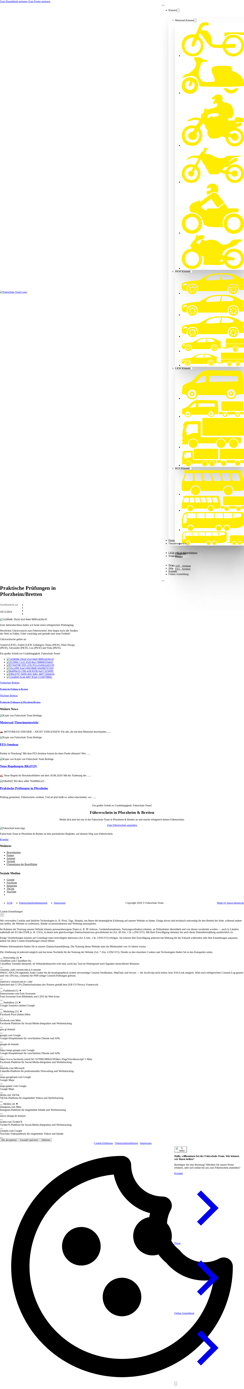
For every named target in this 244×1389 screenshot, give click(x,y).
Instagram (12, 885)
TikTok (10, 888)
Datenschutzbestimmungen (33, 902)
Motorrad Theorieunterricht (19, 722)
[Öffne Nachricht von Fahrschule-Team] (180, 1149)
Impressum (59, 902)
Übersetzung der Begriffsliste (22, 864)
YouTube (11, 891)
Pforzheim (180, 553)
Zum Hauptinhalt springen (14, 1)
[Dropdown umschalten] (178, 10)
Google (10, 879)
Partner (10, 855)
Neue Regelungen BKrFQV (18, 766)
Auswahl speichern (29, 1140)
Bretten (179, 556)
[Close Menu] (163, 5)
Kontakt (172, 571)
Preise (177, 1243)
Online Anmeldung (178, 574)
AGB (9, 902)
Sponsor (11, 858)
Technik (11, 861)
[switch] (1, 958)
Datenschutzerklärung (126, 1143)
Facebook (12, 882)
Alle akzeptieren (9, 1140)
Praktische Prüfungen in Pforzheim (24, 788)
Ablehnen (45, 1140)
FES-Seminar (9, 744)
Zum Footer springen (39, 1)
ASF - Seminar (183, 565)
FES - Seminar (183, 568)
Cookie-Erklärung (103, 1143)
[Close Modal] (175, 1384)
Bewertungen (14, 852)
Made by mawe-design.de (230, 902)
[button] (122, 957)
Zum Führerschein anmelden (122, 825)
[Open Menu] (163, 580)
